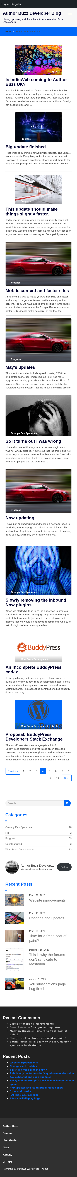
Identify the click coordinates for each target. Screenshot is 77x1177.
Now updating (20, 517)
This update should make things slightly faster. (31, 211)
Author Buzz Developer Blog (32, 13)
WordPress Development (19, 849)
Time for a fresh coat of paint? (45, 1038)
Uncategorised (13, 843)
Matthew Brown (20, 1030)
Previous (13, 771)
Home (8, 31)
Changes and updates (46, 918)
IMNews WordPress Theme (32, 1168)
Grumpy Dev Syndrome (18, 827)
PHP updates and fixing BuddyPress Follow (36, 1087)
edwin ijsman (19, 1041)
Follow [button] (64, 867)
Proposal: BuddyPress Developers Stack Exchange (34, 736)
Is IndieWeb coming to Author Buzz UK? (36, 82)
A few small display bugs (25, 1098)
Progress (10, 838)
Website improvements (47, 900)
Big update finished (26, 146)
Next (66, 778)
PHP (7, 832)
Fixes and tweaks (20, 1091)
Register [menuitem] (16, 4)
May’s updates (20, 367)
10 (57, 778)
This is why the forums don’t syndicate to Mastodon (47, 959)
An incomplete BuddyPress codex (33, 669)
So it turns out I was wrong (33, 441)
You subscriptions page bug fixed (30, 1076)
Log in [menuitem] (5, 4)
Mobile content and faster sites (37, 290)
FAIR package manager (24, 1094)
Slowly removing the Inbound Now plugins (36, 602)
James (14, 1023)
